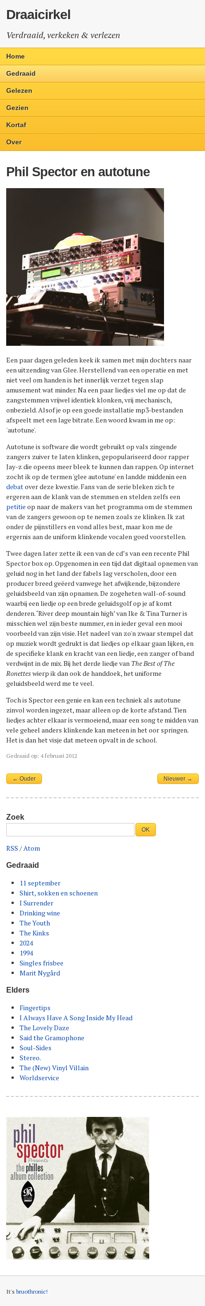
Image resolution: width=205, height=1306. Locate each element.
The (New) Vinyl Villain (54, 1067)
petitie (16, 506)
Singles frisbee (41, 962)
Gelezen (19, 90)
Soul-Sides (35, 1047)
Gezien (17, 107)
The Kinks (34, 932)
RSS (12, 848)
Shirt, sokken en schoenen (59, 892)
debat (14, 486)
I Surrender (36, 902)
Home (15, 56)
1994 (26, 952)
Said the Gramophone (52, 1037)
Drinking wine (40, 912)
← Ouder (24, 778)
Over (13, 142)
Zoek (15, 817)
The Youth (35, 922)
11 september (40, 882)
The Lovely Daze (44, 1027)
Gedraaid (21, 73)
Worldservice (39, 1077)
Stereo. (30, 1057)
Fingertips (35, 1007)
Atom (31, 848)
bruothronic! (32, 1291)
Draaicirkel (38, 14)
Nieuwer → (178, 778)
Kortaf (16, 125)
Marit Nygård (40, 972)
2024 (26, 942)
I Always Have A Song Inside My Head (76, 1017)
